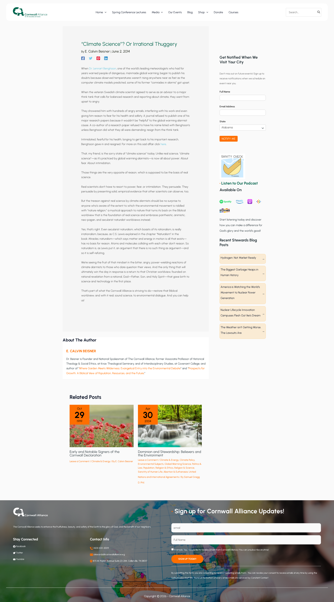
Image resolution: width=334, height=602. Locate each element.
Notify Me (229, 138)
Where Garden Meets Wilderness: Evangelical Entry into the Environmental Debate (130, 368)
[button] (104, 12)
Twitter (19, 552)
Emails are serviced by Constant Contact (248, 577)
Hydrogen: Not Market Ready (238, 257)
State (223, 121)
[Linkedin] (106, 58)
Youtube (20, 559)
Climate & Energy (100, 461)
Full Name (225, 91)
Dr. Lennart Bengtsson (102, 68)
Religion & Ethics (164, 467)
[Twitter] (90, 58)
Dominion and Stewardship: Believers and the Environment (169, 453)
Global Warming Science (178, 464)
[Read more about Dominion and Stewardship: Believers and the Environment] (170, 425)
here (163, 144)
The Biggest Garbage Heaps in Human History (239, 272)
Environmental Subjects (151, 464)
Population (148, 467)
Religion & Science (184, 467)
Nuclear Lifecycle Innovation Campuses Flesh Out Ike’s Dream (240, 312)
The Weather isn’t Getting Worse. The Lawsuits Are (241, 330)
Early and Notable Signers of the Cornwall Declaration (95, 453)
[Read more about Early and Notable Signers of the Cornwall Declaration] (102, 425)
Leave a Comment (79, 461)
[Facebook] (83, 58)
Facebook (20, 546)
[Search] (319, 12)
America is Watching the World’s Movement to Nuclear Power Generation (240, 292)
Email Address (227, 106)
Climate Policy (187, 460)
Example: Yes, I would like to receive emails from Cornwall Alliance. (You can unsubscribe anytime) (221, 549)
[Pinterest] (98, 58)
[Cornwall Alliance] (30, 12)
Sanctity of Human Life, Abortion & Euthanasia (163, 471)
